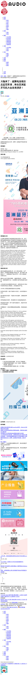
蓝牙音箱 (8, 43)
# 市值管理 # (10, 663)
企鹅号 (2, 596)
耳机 (7, 32)
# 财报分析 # (17, 663)
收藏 (4, 441)
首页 (4, 17)
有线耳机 (8, 40)
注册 (4, 71)
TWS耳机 (8, 37)
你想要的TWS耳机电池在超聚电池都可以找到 (12, 433)
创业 (7, 24)
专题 (4, 57)
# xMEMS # (23, 663)
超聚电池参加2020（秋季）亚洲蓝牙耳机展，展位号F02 (14, 438)
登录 (4, 73)
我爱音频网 (15, 602)
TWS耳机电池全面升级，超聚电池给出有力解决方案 (14, 434)
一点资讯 (21, 595)
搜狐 (12, 595)
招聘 (7, 29)
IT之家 (9, 599)
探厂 (7, 27)
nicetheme (3, 604)
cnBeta (5, 599)
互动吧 (25, 595)
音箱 (7, 34)
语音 (7, 49)
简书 (8, 596)
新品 (7, 20)
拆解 (4, 35)
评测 (4, 31)
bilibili (6, 595)
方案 (4, 46)
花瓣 (5, 596)
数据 (7, 26)
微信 (7, 63)
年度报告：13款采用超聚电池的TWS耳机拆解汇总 (13, 436)
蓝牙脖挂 (8, 38)
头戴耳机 (8, 44)
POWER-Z (18, 599)
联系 (4, 60)
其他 (7, 50)
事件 (7, 23)
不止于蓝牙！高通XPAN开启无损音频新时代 (12, 561)
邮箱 (7, 65)
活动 (4, 52)
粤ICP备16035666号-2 (12, 607)
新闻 (4, 18)
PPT (7, 56)
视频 (4, 59)
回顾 (7, 55)
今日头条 (3, 595)
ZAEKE (24, 599)
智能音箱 (8, 41)
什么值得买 (12, 596)
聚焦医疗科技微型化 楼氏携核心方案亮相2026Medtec (14, 566)
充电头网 (13, 599)
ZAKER (17, 596)
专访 (7, 21)
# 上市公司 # (4, 663)
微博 (7, 62)
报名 (7, 53)
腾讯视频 (16, 595)
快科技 (2, 599)
